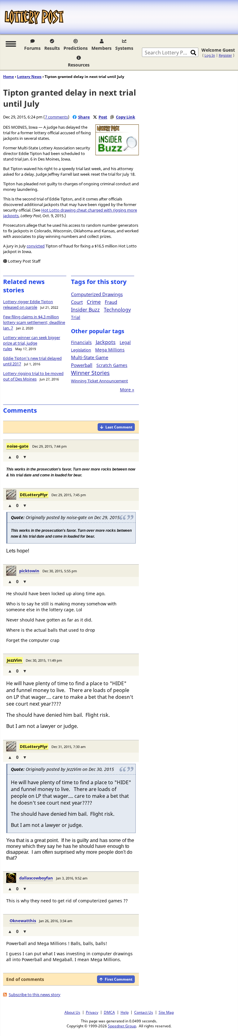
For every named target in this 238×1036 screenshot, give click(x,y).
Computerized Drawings (97, 294)
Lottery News (29, 76)
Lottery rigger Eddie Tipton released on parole (28, 304)
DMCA (109, 1012)
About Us (72, 1012)
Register (225, 55)
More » (127, 390)
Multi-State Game (89, 357)
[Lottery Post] (34, 17)
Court (77, 302)
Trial (75, 317)
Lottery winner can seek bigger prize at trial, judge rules (31, 343)
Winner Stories (90, 372)
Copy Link (125, 117)
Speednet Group (122, 1025)
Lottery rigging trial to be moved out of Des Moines (33, 376)
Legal (125, 342)
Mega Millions (110, 350)
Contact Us (143, 1012)
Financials (81, 342)
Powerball (81, 365)
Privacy (92, 1012)
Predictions (76, 48)
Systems (124, 48)
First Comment (118, 979)
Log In (210, 55)
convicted (36, 246)
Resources (79, 65)
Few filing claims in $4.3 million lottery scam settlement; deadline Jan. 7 (34, 322)
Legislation (81, 350)
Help (125, 1012)
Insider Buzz (85, 309)
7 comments (56, 117)
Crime (94, 302)
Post (103, 117)
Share (84, 117)
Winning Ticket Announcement (99, 381)
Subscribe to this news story (34, 994)
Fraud (111, 302)
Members (101, 48)
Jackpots (106, 342)
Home (8, 76)
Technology (117, 309)
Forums (32, 48)
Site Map (166, 1012)
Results (52, 48)
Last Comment (118, 427)
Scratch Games (111, 365)
